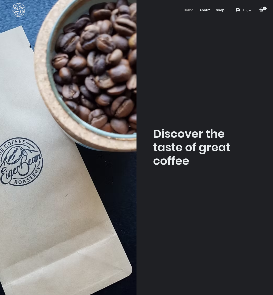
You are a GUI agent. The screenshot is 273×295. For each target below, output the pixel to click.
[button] (263, 9)
